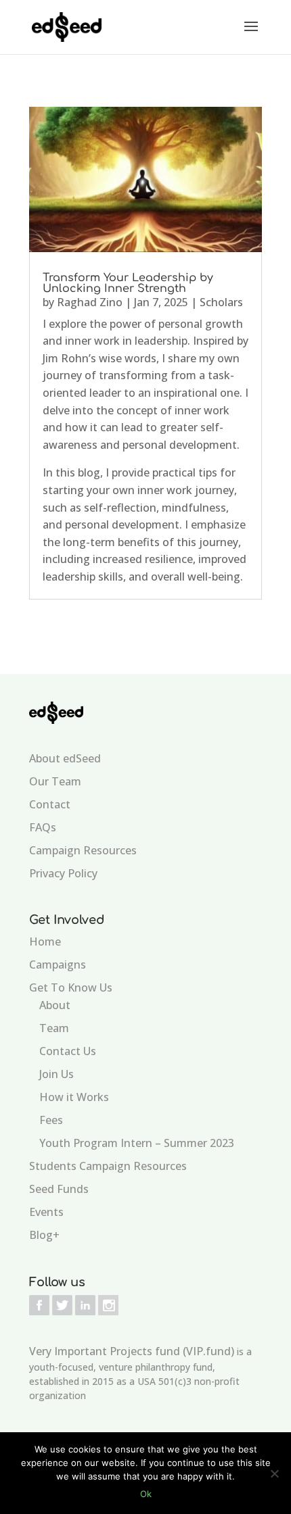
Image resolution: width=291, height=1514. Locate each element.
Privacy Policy (63, 873)
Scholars (221, 302)
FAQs (42, 827)
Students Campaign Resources (108, 1165)
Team (54, 1028)
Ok (146, 1493)
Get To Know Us (70, 987)
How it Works (74, 1097)
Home (45, 941)
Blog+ (44, 1234)
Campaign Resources (83, 850)
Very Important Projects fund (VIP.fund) (131, 1351)
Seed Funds (59, 1188)
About (54, 1005)
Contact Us (67, 1051)
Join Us (56, 1074)
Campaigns (57, 964)
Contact (49, 804)
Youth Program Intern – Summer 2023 (136, 1143)
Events (46, 1211)
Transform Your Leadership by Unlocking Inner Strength (128, 283)
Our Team (55, 781)
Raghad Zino (89, 302)
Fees (51, 1120)
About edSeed (65, 758)
